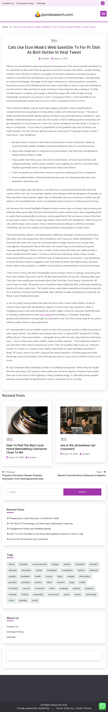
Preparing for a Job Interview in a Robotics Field (34, 518)
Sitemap (41, 3)
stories (78, 594)
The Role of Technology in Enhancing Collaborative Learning (41, 523)
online (52, 588)
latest (49, 582)
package (64, 588)
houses (49, 576)
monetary (13, 588)
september (38, 594)
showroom (53, 594)
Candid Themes (83, 708)
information (84, 576)
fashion (81, 570)
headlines (25, 576)
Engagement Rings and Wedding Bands (30, 528)
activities (23, 564)
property (89, 588)
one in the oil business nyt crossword (77, 447)
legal (72, 582)
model (82, 582)
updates (23, 600)
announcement (40, 564)
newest (26, 588)
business (94, 564)
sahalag (12, 594)
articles (67, 564)
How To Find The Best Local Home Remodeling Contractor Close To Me (26, 448)
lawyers (61, 582)
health (38, 576)
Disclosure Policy (25, 3)
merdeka (45, 58)
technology (91, 594)
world (34, 600)
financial (93, 570)
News (54, 40)
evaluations (67, 570)
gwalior (12, 576)
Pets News (45, 314)
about (11, 564)
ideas (59, 576)
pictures (76, 588)
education (26, 570)
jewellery (26, 582)
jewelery (13, 582)
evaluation (52, 570)
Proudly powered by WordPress (33, 708)
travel (11, 600)
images (71, 576)
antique (55, 564)
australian (80, 564)
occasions (39, 588)
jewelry (38, 582)
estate (39, 570)
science (24, 594)
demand (13, 570)
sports (67, 594)
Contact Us (8, 3)
